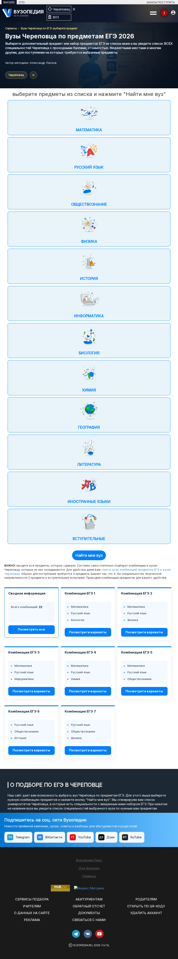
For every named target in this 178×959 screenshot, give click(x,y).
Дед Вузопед (89, 868)
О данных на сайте (31, 913)
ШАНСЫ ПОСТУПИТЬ (161, 2)
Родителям (146, 899)
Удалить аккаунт (146, 913)
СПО (22, 2)
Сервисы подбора (32, 899)
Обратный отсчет (89, 906)
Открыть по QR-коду (146, 906)
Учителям (32, 906)
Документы (89, 913)
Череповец (16, 75)
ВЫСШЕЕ (9, 2)
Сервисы (11, 28)
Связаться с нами (88, 920)
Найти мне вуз (89, 555)
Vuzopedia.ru (82, 945)
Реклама (32, 920)
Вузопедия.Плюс (89, 860)
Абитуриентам (89, 899)
